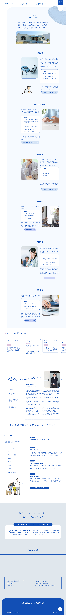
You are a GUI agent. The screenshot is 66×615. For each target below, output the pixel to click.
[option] (14, 347)
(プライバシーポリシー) (54, 612)
